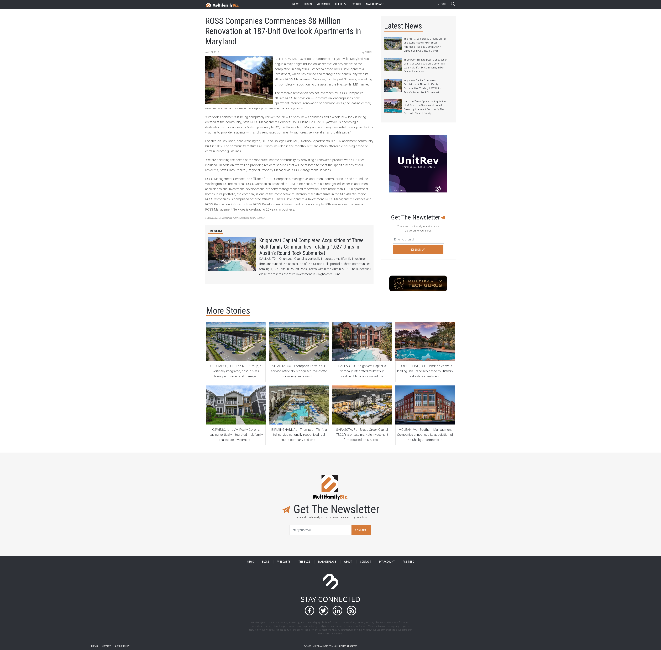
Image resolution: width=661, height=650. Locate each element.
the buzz (341, 4)
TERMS (94, 646)
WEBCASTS (284, 561)
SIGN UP (362, 529)
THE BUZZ (304, 561)
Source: (235, 217)
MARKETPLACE (327, 561)
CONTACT (365, 561)
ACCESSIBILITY (122, 646)
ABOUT (348, 561)
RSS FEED (408, 561)
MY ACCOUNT (387, 561)
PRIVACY (106, 646)
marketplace (375, 4)
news (295, 4)
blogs (308, 4)
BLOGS (265, 561)
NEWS (250, 561)
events (356, 4)
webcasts (323, 4)
